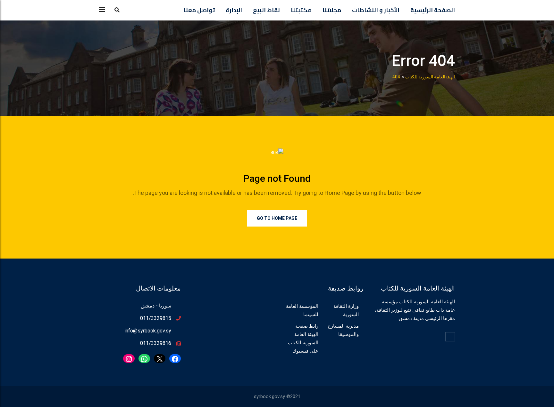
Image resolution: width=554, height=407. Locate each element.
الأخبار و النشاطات (375, 10)
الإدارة (234, 10)
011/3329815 (155, 318)
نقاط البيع (266, 10)
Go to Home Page (277, 218)
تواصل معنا (199, 10)
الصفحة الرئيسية (432, 10)
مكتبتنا (301, 10)
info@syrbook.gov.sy (147, 331)
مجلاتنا (332, 10)
